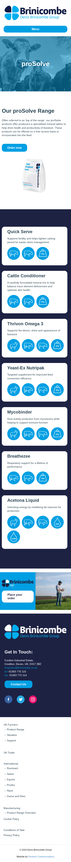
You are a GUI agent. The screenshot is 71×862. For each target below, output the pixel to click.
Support (11, 740)
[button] (18, 684)
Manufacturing (12, 808)
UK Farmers (11, 724)
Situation (12, 734)
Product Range (15, 729)
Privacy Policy (11, 835)
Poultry (11, 784)
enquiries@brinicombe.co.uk (21, 667)
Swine (10, 773)
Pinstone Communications (41, 856)
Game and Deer (16, 796)
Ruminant (12, 768)
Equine (11, 779)
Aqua (10, 790)
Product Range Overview (21, 812)
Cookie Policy (11, 819)
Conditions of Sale (14, 830)
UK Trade (9, 752)
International (11, 763)
